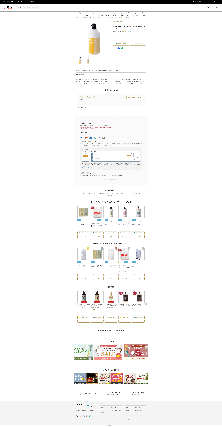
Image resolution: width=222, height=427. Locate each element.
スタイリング (100, 15)
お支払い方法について (139, 410)
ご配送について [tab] (118, 114)
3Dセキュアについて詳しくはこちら (89, 167)
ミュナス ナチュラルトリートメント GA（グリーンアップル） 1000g (111, 223)
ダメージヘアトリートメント (103, 17)
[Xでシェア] (117, 48)
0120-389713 (114, 392)
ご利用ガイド (127, 407)
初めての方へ (137, 407)
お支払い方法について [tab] (103, 114)
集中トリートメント (110, 193)
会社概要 (102, 412)
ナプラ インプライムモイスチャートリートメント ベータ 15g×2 (138, 265)
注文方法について (128, 412)
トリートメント (92, 17)
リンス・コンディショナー (91, 193)
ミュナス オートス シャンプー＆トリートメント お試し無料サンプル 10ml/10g (83, 223)
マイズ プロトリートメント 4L (97, 221)
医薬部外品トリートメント (124, 193)
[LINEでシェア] (122, 48)
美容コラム (127, 419)
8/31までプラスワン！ (96, 229)
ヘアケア (93, 15)
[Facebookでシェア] (119, 48)
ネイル (128, 15)
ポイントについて (128, 410)
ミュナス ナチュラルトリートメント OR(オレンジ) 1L (122, 17)
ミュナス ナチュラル (121, 21)
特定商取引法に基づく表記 (116, 410)
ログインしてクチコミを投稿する (134, 97)
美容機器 (114, 15)
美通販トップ (78, 17)
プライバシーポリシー (105, 410)
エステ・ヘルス (135, 15)
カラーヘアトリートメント (136, 193)
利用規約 (102, 407)
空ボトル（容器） (102, 193)
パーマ (80, 15)
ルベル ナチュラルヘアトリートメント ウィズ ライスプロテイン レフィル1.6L (83, 265)
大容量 (117, 193)
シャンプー (83, 193)
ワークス (115, 21)
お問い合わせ (216, 1)
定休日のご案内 (114, 407)
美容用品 (107, 15)
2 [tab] (109, 361)
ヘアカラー (87, 15)
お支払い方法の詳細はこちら (111, 179)
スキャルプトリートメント (111, 195)
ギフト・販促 (142, 15)
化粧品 (121, 15)
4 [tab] (112, 361)
